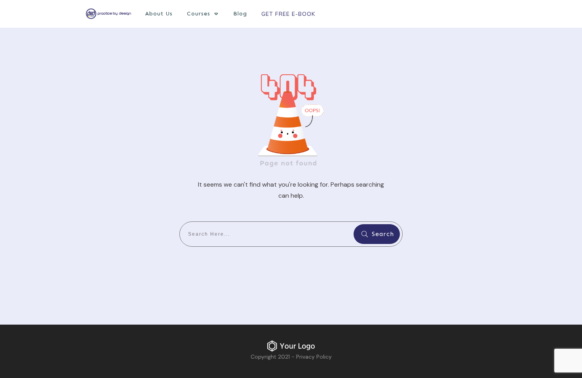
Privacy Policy (314, 356)
